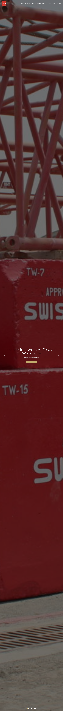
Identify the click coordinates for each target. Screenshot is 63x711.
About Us (27, 3)
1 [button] (27, 708)
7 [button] (35, 708)
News (54, 3)
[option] (31, 355)
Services (33, 3)
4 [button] (31, 708)
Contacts (59, 3)
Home (22, 3)
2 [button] (28, 708)
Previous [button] (4, 355)
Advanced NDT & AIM (41, 3)
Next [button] (58, 355)
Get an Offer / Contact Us (31, 361)
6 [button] (34, 708)
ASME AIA (49, 3)
